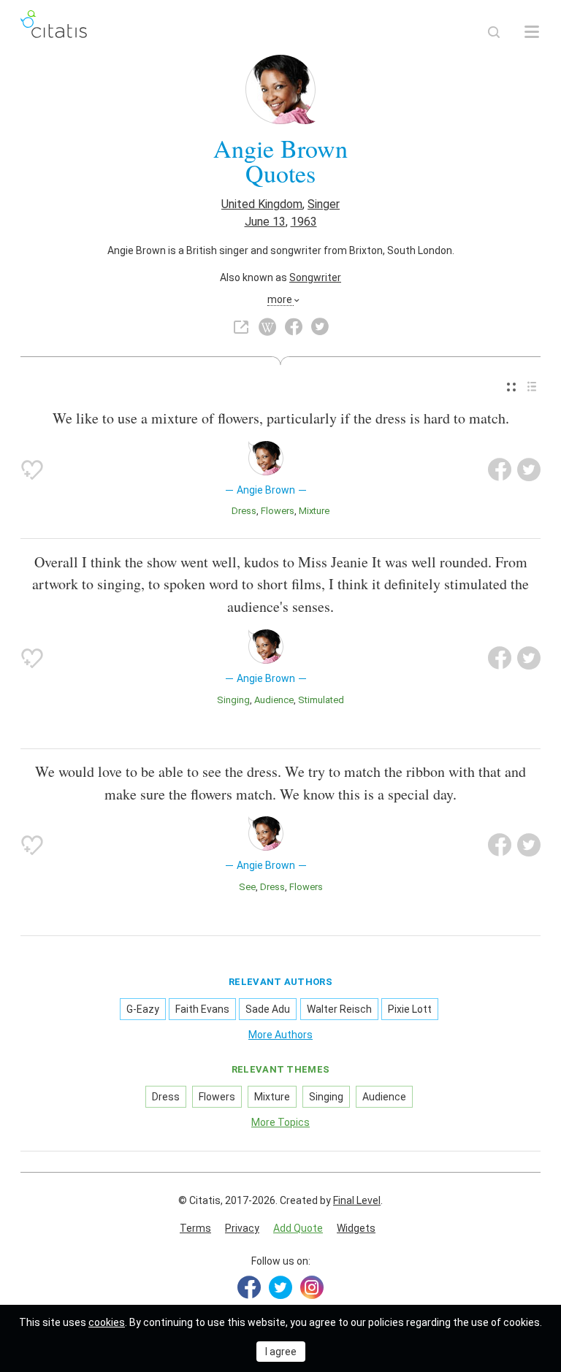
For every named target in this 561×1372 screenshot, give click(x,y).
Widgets (356, 1228)
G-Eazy (142, 1009)
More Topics (280, 1122)
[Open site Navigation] (532, 32)
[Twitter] (280, 1287)
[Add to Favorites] (32, 469)
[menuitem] (511, 387)
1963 (304, 222)
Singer (324, 204)
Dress (244, 510)
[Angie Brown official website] (241, 327)
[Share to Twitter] (529, 469)
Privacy (242, 1228)
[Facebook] (249, 1287)
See (247, 886)
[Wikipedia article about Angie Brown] (267, 327)
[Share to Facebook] (499, 469)
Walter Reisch (339, 1009)
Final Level (357, 1200)
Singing (233, 699)
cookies (106, 1322)
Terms (195, 1228)
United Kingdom (261, 204)
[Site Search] (494, 32)
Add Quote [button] (298, 1228)
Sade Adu (267, 1009)
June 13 (265, 222)
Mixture (314, 510)
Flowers (277, 510)
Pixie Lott (410, 1009)
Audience (274, 699)
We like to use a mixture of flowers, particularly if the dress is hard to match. (281, 418)
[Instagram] (312, 1287)
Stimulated (321, 699)
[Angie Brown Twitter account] (320, 327)
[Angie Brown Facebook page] (293, 327)
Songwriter (315, 277)
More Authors (280, 1035)
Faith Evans (202, 1009)
